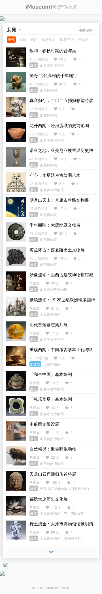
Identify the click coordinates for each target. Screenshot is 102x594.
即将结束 (49, 39)
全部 (11, 39)
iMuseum (62, 587)
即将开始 (67, 39)
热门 (34, 39)
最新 (22, 39)
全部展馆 (85, 30)
